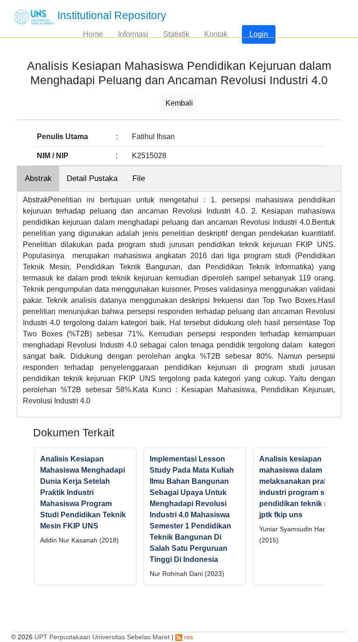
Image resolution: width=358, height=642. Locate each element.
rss (187, 637)
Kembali (179, 103)
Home (93, 34)
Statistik (176, 34)
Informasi (133, 34)
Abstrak (38, 178)
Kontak (215, 34)
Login (258, 34)
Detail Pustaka (92, 178)
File (138, 178)
